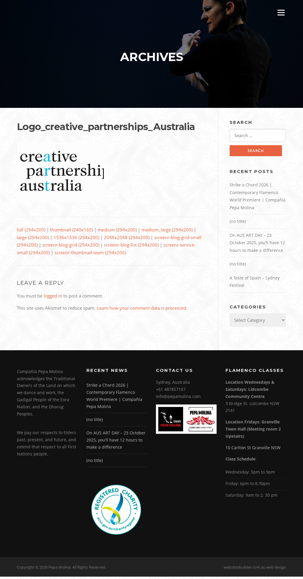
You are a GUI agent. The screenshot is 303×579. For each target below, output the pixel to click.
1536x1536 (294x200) (76, 237)
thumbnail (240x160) (71, 230)
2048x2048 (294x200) (126, 237)
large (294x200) (33, 237)
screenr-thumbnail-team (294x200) (90, 252)
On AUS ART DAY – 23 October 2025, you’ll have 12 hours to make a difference (257, 242)
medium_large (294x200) (167, 230)
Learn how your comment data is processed (141, 308)
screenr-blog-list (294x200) (131, 245)
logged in (52, 296)
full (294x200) (31, 230)
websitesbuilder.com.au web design (255, 567)
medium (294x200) (117, 230)
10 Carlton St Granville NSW (253, 447)
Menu (281, 12)
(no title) (238, 221)
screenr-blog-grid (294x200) (70, 245)
